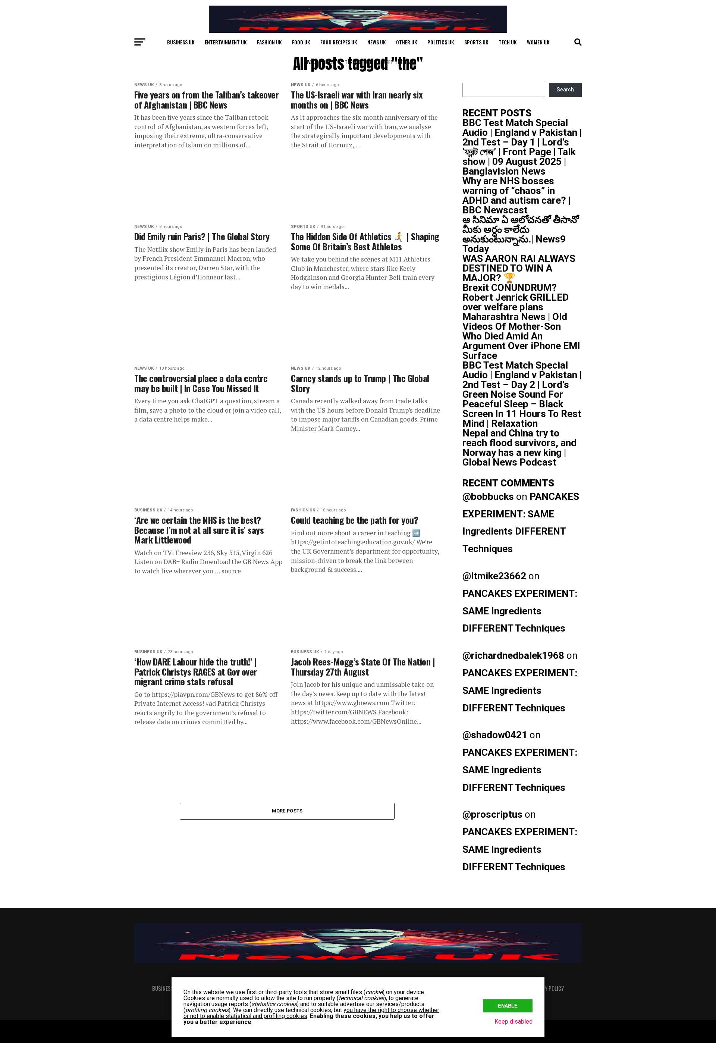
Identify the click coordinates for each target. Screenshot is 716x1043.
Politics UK (440, 42)
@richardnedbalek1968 (513, 655)
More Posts (287, 811)
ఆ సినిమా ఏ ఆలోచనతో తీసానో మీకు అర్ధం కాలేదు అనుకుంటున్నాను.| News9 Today (520, 234)
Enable (508, 1006)
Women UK (538, 42)
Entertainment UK (225, 42)
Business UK (180, 42)
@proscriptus (492, 814)
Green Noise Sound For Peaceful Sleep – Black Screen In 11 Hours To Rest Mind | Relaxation (521, 409)
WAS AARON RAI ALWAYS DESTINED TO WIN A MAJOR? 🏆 (518, 268)
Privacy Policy (317, 62)
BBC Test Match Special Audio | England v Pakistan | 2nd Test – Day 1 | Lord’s (522, 132)
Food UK (301, 42)
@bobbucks (488, 496)
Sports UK (476, 42)
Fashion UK (269, 42)
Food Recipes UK (338, 42)
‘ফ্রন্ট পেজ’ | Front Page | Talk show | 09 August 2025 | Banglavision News (518, 161)
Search (565, 90)
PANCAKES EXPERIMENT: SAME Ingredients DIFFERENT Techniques (519, 611)
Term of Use (358, 62)
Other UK (406, 42)
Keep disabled (513, 1021)
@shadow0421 (494, 734)
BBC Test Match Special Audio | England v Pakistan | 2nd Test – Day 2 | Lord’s (522, 375)
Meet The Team (398, 62)
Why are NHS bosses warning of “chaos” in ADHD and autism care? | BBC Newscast (516, 195)
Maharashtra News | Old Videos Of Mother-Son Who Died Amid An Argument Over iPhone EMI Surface (521, 336)
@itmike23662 (494, 576)
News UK (376, 42)
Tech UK (507, 42)
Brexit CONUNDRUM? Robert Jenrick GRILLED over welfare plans (515, 297)
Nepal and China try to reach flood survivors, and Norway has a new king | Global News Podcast (519, 447)
